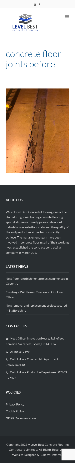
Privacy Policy (15, 404)
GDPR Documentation (21, 418)
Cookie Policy (15, 411)
